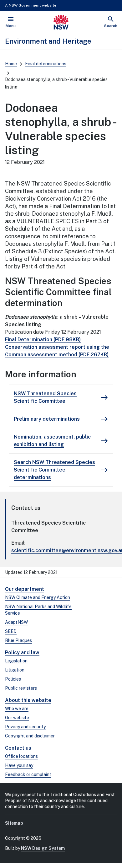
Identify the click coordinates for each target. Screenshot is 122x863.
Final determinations (45, 63)
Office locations (21, 756)
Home (11, 63)
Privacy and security (25, 726)
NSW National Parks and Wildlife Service (38, 610)
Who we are (16, 708)
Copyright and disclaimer (30, 735)
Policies (13, 679)
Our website (17, 717)
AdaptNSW (16, 622)
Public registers (21, 688)
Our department (24, 589)
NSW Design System (43, 848)
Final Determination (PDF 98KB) (43, 340)
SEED (11, 631)
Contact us (18, 748)
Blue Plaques (18, 640)
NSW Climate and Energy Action (37, 597)
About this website (28, 700)
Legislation (16, 660)
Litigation (14, 669)
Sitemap (14, 823)
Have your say (19, 765)
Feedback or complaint (28, 774)
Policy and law (22, 652)
